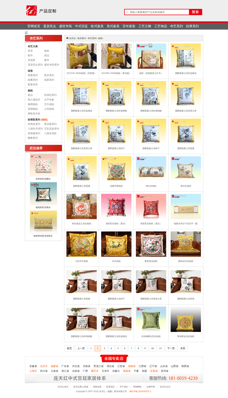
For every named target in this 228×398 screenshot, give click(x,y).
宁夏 (136, 371)
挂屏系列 (192, 26)
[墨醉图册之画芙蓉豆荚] (186, 82)
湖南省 (132, 366)
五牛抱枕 (49, 104)
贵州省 (164, 371)
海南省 (127, 371)
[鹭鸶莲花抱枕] (151, 233)
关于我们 (124, 387)
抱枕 (46, 51)
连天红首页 (63, 387)
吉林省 (76, 371)
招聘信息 (97, 387)
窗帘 (46, 60)
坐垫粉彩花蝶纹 (43, 179)
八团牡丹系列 (35, 128)
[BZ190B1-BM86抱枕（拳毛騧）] (116, 45)
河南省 (86, 366)
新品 (30, 95)
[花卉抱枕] (116, 233)
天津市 (105, 371)
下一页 (171, 348)
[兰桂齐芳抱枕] (81, 233)
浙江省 (65, 371)
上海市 (33, 371)
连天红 (72, 38)
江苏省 (121, 366)
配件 (30, 55)
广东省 (65, 366)
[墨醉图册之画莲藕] (186, 120)
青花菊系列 (50, 124)
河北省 (76, 366)
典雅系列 (33, 75)
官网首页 (33, 26)
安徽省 (33, 366)
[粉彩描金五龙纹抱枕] (81, 195)
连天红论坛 (165, 387)
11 (160, 348)
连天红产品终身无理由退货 (51, 378)
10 (152, 348)
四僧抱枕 (33, 109)
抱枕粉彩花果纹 (43, 207)
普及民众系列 (35, 64)
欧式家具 (97, 26)
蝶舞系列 (33, 138)
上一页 (81, 348)
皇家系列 (49, 80)
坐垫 (30, 51)
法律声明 (150, 387)
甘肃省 (154, 371)
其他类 (31, 60)
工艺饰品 (160, 26)
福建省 (54, 366)
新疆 (144, 371)
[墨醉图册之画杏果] (186, 270)
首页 (69, 348)
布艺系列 (176, 26)
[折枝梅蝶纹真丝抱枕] (151, 308)
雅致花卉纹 (34, 113)
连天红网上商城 (80, 387)
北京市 (44, 366)
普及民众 (49, 26)
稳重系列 (33, 80)
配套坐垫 (33, 84)
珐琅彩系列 (50, 95)
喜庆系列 (49, 75)
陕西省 (185, 366)
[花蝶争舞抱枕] (116, 158)
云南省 (54, 371)
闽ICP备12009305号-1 (140, 391)
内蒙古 (116, 371)
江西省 (142, 366)
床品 (46, 55)
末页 (182, 348)
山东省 (164, 366)
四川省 (44, 371)
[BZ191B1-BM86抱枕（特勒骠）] (81, 45)
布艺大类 (33, 46)
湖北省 (110, 366)
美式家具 (113, 26)
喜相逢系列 (34, 133)
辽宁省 (153, 366)
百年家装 (129, 26)
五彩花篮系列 (51, 128)
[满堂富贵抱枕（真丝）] (116, 195)
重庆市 (95, 371)
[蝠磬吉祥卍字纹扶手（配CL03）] (186, 195)
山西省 (174, 366)
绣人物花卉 (34, 99)
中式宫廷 (81, 26)
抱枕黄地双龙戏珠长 (43, 236)
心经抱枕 (49, 109)
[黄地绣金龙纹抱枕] (186, 308)
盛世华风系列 (51, 64)
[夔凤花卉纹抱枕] (186, 233)
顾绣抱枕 (33, 104)
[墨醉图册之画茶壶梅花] (186, 45)
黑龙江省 (98, 366)
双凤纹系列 (34, 124)
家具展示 (81, 38)
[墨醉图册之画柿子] (116, 120)
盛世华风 (65, 26)
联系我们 (110, 387)
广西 (85, 371)
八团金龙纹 (50, 133)
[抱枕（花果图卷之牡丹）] (151, 45)
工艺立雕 (144, 26)
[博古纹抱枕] (151, 158)
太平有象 (49, 99)
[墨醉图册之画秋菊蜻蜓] (116, 82)
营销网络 (137, 387)
